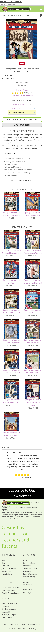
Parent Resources (30, 574)
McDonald (6, 612)
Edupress (5, 606)
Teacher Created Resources (11, 1)
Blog (25, 560)
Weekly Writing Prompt (11, 593)
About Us (5, 560)
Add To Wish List (22, 125)
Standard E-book (18, 108)
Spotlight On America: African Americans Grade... (32, 402)
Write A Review (27, 95)
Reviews (15, 95)
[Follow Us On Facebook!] (3, 507)
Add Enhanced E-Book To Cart (22, 119)
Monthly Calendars (30, 592)
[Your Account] (38, 15)
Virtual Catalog (29, 577)
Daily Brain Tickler (9, 590)
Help (3, 563)
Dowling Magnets (9, 609)
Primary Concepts (9, 614)
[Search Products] (27, 16)
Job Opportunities (9, 568)
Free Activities (28, 590)
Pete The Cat (7, 617)
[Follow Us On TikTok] (12, 507)
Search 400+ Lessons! (10, 587)
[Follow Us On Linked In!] (5, 507)
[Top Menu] (40, 9)
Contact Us (6, 566)
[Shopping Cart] (40, 15)
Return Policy (32, 629)
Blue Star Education (7, 4)
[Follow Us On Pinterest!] (7, 507)
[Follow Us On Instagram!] (10, 507)
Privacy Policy (12, 629)
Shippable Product (18, 105)
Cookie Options (22, 629)
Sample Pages (22, 90)
